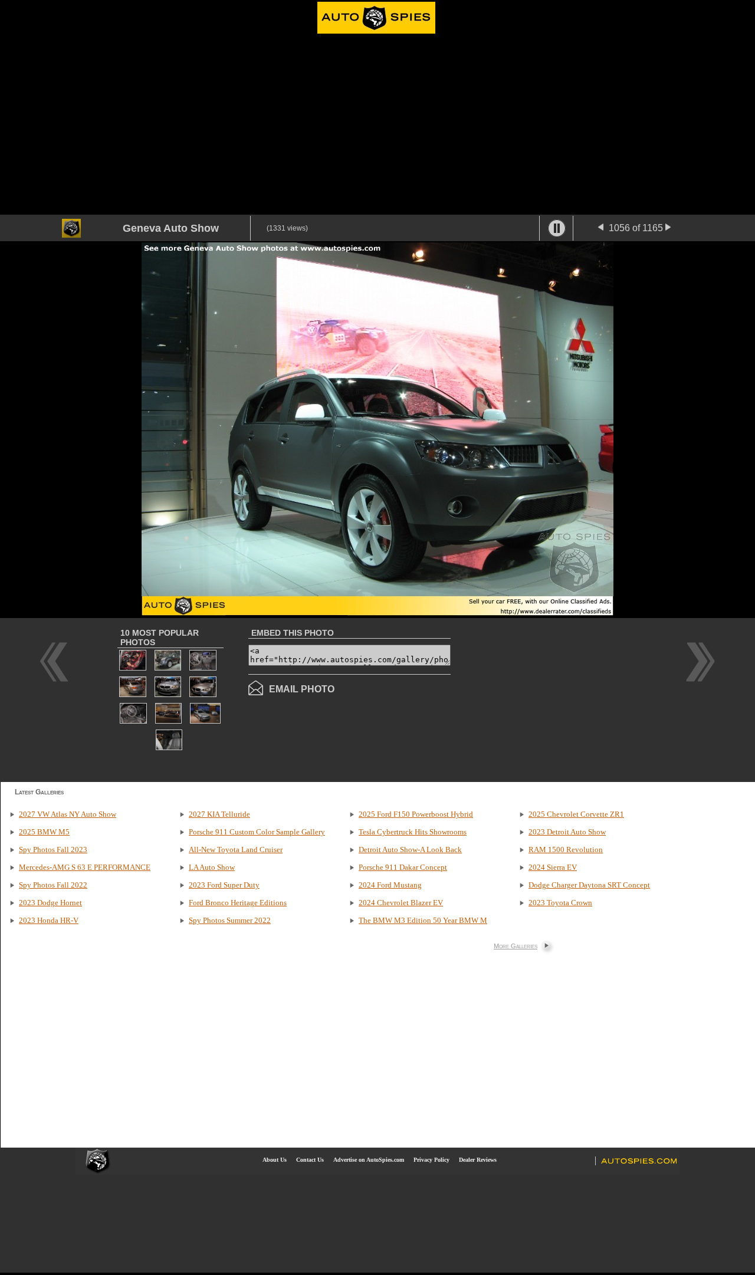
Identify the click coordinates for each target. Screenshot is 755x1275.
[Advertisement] (377, 126)
